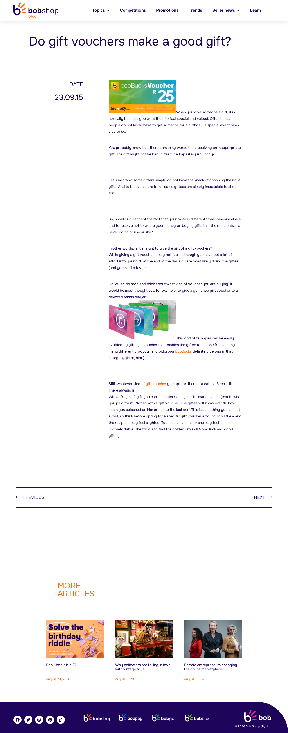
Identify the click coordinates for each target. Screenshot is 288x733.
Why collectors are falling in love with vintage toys (142, 667)
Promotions (167, 10)
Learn (255, 10)
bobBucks (183, 351)
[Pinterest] (50, 720)
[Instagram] (39, 720)
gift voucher (156, 383)
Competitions (133, 10)
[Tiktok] (61, 720)
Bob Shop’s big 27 (61, 664)
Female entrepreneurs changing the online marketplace (210, 667)
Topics (98, 10)
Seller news (223, 10)
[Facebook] (18, 720)
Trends (195, 10)
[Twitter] (28, 720)
